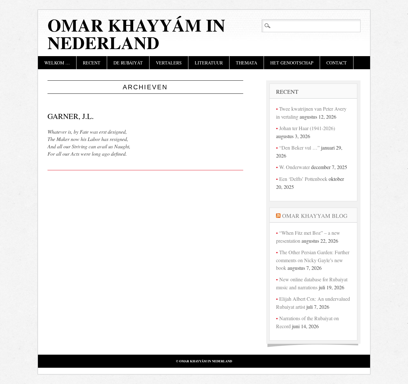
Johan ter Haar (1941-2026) (307, 128)
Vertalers (169, 63)
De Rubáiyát (128, 63)
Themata (246, 63)
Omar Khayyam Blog (314, 215)
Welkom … (57, 63)
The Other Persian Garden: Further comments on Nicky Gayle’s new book (312, 260)
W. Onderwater (294, 167)
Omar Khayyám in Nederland (136, 33)
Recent (91, 63)
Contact (336, 63)
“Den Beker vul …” (299, 147)
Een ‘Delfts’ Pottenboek (303, 178)
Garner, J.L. (70, 116)
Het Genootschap (291, 63)
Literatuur (209, 63)
